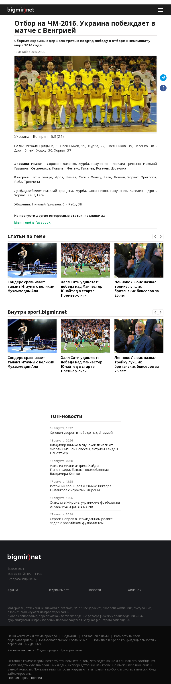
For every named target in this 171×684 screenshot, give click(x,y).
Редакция (69, 636)
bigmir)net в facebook (32, 222)
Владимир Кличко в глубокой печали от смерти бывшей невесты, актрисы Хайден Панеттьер (84, 449)
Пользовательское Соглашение (63, 640)
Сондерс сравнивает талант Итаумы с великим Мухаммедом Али (31, 286)
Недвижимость (59, 590)
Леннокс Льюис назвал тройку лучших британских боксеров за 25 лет (136, 288)
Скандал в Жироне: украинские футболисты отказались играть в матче (85, 504)
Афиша (13, 590)
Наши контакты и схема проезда (32, 636)
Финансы (134, 590)
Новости (94, 590)
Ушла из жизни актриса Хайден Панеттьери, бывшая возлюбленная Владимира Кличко (79, 469)
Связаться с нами (95, 636)
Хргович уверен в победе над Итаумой (81, 432)
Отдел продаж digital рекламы (59, 650)
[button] (155, 236)
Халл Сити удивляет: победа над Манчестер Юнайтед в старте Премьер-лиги (81, 288)
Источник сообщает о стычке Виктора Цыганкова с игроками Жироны (80, 488)
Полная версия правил (25, 678)
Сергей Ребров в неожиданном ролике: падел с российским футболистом (81, 520)
